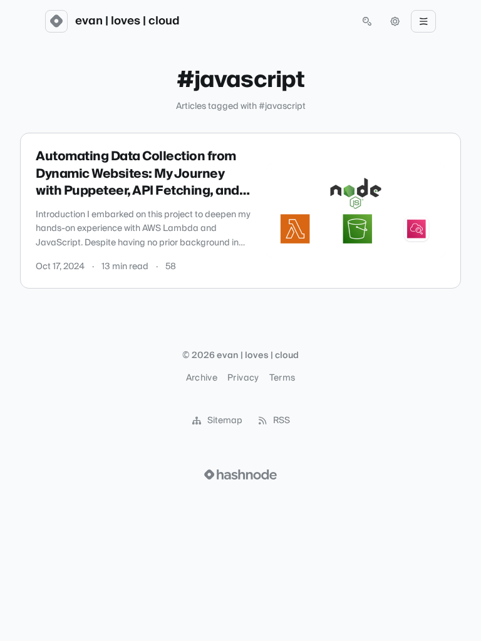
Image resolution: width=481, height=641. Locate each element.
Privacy (243, 378)
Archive (201, 378)
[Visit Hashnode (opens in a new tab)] (240, 474)
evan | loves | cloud (127, 21)
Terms (282, 378)
